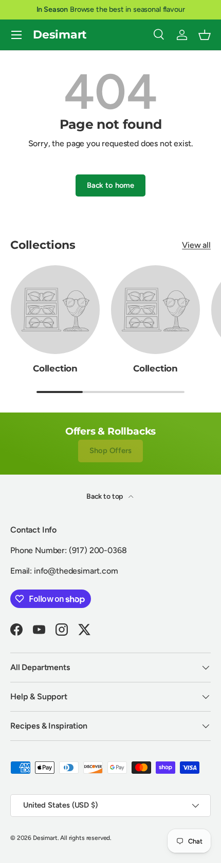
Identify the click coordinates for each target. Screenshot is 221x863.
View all (196, 245)
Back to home (110, 185)
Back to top (105, 496)
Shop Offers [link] (110, 450)
